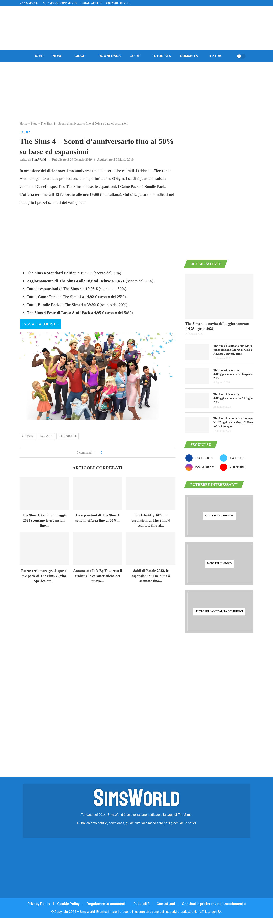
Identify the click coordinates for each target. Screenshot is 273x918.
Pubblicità (141, 904)
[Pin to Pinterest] (115, 452)
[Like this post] (104, 452)
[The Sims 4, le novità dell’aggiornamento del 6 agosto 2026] (197, 376)
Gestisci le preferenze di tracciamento (214, 904)
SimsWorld (39, 159)
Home (38, 56)
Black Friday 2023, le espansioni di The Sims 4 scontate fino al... (151, 520)
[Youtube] (243, 3)
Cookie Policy (68, 904)
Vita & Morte (29, 3)
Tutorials (161, 56)
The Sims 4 (67, 436)
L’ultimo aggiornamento (59, 3)
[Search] (232, 56)
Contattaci (166, 904)
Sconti (46, 436)
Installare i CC (91, 3)
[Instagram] (238, 3)
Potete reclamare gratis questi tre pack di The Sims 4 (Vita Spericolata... (44, 576)
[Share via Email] (119, 452)
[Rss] (247, 3)
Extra (215, 56)
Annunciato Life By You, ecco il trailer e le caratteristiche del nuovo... (97, 576)
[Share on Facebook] (109, 452)
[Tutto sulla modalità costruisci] (219, 611)
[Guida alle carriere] (219, 516)
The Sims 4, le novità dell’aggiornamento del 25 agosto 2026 (217, 326)
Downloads (109, 56)
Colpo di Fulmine (118, 3)
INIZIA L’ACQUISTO (40, 324)
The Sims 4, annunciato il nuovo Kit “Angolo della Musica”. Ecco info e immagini (233, 422)
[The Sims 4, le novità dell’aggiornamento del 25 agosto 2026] (219, 296)
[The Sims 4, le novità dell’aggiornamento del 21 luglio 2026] (197, 400)
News (57, 56)
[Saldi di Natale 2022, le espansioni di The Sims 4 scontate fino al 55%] (150, 548)
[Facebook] (233, 3)
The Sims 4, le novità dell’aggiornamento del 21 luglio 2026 (233, 398)
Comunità (189, 56)
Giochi (80, 56)
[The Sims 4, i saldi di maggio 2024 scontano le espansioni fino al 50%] (44, 493)
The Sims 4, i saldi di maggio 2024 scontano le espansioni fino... (44, 520)
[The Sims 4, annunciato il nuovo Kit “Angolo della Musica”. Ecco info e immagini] (197, 425)
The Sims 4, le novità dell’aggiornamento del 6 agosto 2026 (232, 374)
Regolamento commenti (106, 904)
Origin (28, 436)
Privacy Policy (38, 904)
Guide (135, 56)
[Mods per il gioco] (219, 563)
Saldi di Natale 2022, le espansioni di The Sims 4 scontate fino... (151, 576)
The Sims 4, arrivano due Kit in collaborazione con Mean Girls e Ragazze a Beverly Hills (232, 349)
